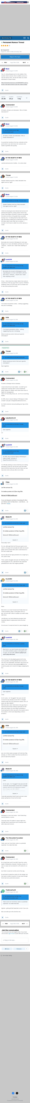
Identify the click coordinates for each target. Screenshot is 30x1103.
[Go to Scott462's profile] (3, 580)
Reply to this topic (15, 57)
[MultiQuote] (2, 90)
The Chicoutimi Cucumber (14, 838)
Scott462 (9, 579)
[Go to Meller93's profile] (3, 518)
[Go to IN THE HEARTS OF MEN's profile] (3, 159)
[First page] (2, 62)
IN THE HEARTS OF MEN (14, 158)
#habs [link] (8, 503)
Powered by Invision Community (15, 1100)
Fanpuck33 (6, 50)
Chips (7, 482)
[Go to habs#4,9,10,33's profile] (3, 419)
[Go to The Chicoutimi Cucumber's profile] (3, 839)
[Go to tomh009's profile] (3, 260)
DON (7, 317)
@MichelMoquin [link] (12, 495)
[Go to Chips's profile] (3, 483)
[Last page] (28, 62)
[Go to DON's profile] (3, 318)
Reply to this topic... (9, 940)
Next (24, 62)
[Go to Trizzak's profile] (3, 176)
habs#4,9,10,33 (11, 418)
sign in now (11, 933)
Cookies (15, 1097)
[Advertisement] (15, 20)
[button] (15, 497)
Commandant (10, 105)
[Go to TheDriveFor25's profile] (3, 891)
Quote (6, 90)
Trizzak (8, 175)
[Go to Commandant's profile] (3, 106)
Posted (12, 70)
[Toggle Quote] (3, 130)
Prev (5, 62)
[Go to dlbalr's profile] (3, 70)
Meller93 (9, 517)
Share (7, 949)
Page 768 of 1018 (14, 62)
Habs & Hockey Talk (16, 51)
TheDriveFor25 (11, 890)
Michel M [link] (4, 495)
